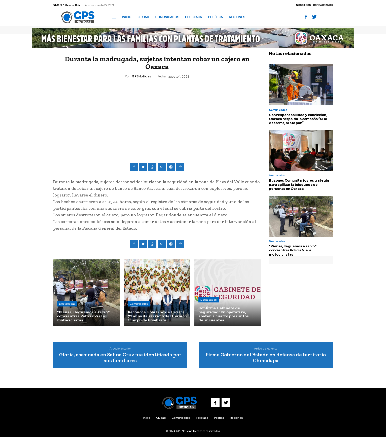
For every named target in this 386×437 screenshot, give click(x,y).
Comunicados (139, 303)
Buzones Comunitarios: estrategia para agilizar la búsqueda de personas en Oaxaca (299, 184)
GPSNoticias (141, 76)
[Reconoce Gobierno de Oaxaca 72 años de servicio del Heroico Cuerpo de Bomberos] (157, 292)
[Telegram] (171, 167)
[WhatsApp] (152, 167)
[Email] (162, 167)
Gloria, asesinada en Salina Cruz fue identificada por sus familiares (120, 357)
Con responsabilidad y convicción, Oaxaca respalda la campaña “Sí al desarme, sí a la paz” (298, 119)
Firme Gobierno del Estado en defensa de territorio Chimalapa (265, 357)
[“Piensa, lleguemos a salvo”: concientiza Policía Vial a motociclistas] (86, 292)
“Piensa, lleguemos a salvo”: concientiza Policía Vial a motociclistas (293, 250)
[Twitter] (314, 17)
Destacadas (67, 303)
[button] (254, 17)
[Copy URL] (180, 167)
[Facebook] (306, 17)
